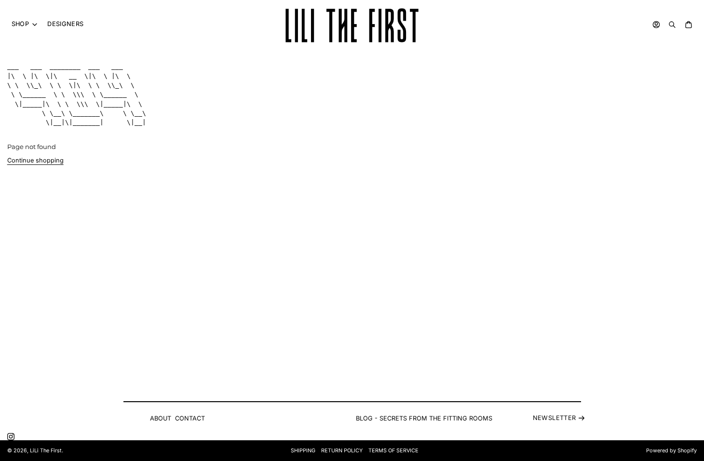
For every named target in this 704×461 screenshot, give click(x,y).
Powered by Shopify (671, 450)
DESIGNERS (65, 23)
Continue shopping (35, 160)
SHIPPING (303, 450)
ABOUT (160, 418)
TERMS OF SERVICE (393, 450)
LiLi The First (46, 450)
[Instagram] (10, 436)
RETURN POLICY (342, 450)
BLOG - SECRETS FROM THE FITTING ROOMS (424, 418)
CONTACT (190, 418)
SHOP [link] (20, 24)
